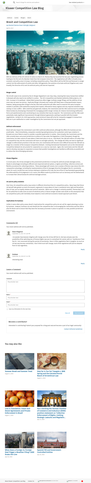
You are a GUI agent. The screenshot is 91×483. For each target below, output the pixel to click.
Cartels (16, 18)
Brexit (29, 18)
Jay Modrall (10, 25)
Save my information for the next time (20, 309)
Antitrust (9, 18)
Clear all (67, 313)
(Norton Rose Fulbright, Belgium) (24, 25)
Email (8, 302)
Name (8, 294)
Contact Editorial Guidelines (73, 329)
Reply (83, 249)
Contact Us (31, 481)
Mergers (23, 18)
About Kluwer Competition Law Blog (15, 481)
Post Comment (79, 313)
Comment (9, 278)
